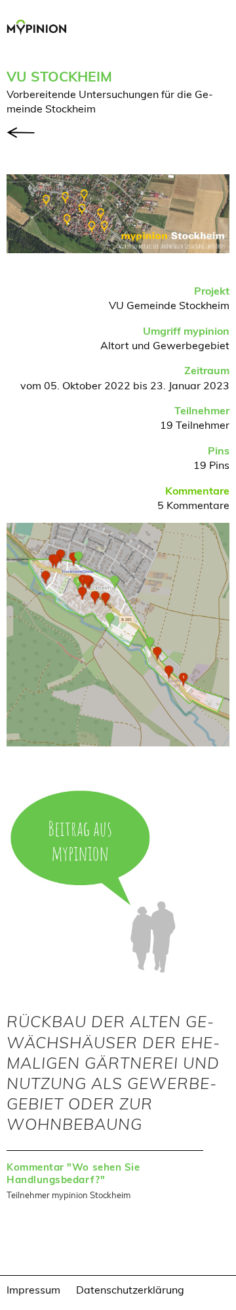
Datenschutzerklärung (130, 1289)
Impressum (33, 1289)
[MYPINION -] (40, 29)
